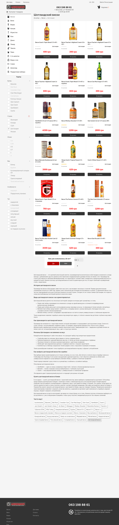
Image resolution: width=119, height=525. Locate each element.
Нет (65, 263)
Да (53, 263)
